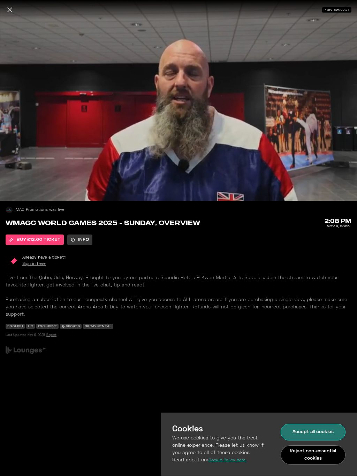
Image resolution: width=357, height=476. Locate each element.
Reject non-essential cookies (313, 455)
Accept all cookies (313, 432)
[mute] (13, 188)
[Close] (10, 10)
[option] (35, 240)
